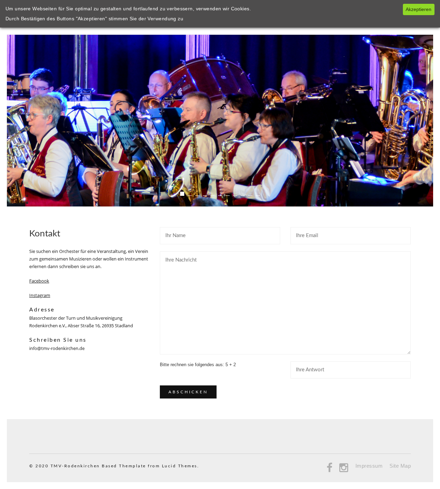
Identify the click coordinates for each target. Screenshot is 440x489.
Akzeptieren (418, 9)
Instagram (39, 295)
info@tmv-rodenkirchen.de (57, 348)
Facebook (39, 281)
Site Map (400, 466)
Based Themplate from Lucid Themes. (150, 466)
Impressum (369, 466)
